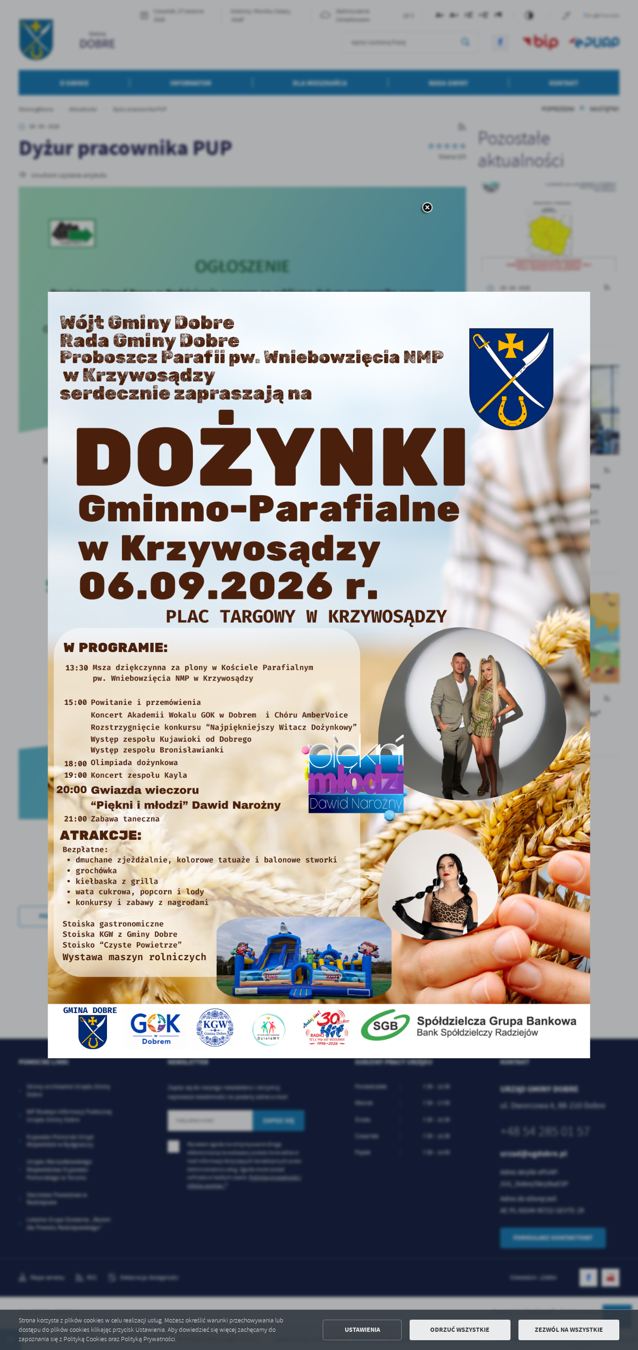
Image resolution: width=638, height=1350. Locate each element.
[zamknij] (427, 208)
